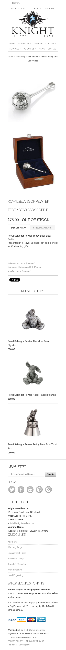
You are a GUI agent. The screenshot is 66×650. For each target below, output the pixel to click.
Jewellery (24, 44)
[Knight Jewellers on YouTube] (30, 492)
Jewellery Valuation (17, 564)
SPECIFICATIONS (42, 227)
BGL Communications (35, 629)
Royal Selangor (27, 262)
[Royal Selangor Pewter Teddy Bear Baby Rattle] (33, 95)
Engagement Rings (17, 552)
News (42, 49)
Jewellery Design (16, 558)
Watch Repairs (15, 569)
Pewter (37, 267)
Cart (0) (37, 8)
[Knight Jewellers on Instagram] (48, 492)
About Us (30, 49)
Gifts (52, 44)
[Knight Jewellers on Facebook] (21, 492)
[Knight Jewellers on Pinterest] (39, 492)
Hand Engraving (15, 575)
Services (15, 49)
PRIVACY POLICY (15, 641)
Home (12, 44)
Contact (53, 49)
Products (20, 56)
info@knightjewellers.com (22, 523)
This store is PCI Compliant (18, 644)
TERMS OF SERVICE (35, 641)
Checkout (51, 8)
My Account (18, 8)
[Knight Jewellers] (33, 25)
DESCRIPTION (18, 227)
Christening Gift (25, 267)
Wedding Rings (15, 547)
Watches (40, 44)
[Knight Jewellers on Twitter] (12, 492)
